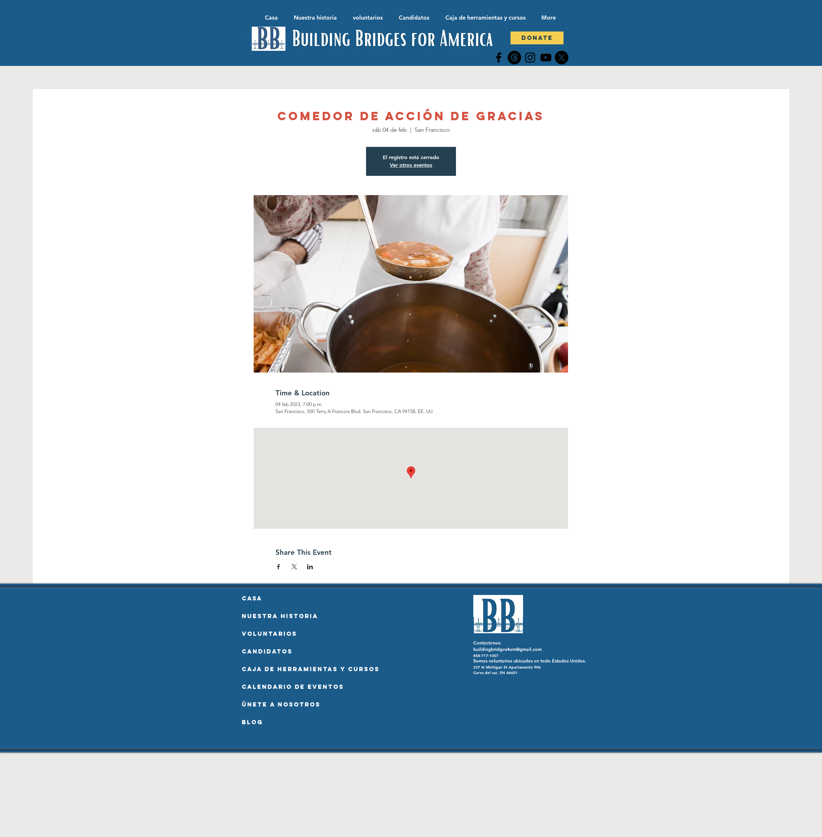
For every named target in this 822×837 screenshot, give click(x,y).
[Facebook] (498, 57)
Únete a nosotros (281, 704)
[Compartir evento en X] (294, 566)
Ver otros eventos (411, 165)
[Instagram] (530, 57)
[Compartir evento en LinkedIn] (310, 566)
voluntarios (269, 633)
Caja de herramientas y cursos (289, 669)
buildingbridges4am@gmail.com (507, 649)
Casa (252, 598)
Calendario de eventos (289, 686)
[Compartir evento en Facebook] (278, 566)
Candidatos (267, 651)
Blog (252, 722)
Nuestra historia (280, 616)
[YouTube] (546, 57)
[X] (561, 57)
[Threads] (514, 57)
